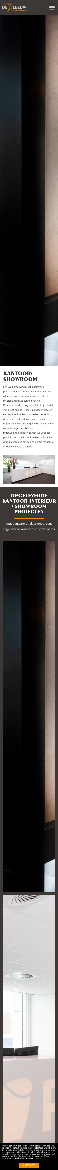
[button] (52, 7)
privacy (37, 1158)
